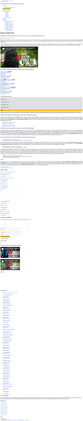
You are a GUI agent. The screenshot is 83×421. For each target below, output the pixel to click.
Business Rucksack (7, 375)
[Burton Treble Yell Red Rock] (5, 71)
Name (1, 230)
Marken (4, 18)
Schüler (7, 15)
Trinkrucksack (6, 345)
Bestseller (5, 20)
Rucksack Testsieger (9, 7)
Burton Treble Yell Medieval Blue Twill (7, 80)
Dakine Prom (8, 22)
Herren (6, 12)
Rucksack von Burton (6, 161)
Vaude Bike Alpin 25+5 (5, 201)
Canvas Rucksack (6, 355)
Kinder (6, 16)
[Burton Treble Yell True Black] (6, 75)
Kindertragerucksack (7, 340)
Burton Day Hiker (9, 21)
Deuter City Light (9, 23)
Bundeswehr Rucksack (7, 386)
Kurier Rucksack (6, 315)
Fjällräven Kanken (9, 27)
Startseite (5, 6)
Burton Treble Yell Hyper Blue (5, 91)
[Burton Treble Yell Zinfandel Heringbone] (8, 87)
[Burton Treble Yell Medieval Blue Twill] (7, 79)
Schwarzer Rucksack (7, 305)
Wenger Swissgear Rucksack (6, 167)
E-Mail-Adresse (3, 232)
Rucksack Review (7, 8)
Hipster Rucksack (6, 320)
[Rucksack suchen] (0, 1)
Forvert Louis (4, 166)
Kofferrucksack (6, 350)
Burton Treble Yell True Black (5, 76)
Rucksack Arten (6, 9)
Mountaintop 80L (4, 186)
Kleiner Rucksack (6, 310)
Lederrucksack (6, 381)
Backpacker (8, 17)
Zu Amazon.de (3, 74)
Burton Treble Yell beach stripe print (6, 84)
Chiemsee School (9, 30)
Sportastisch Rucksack (5, 174)
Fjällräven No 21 (9, 26)
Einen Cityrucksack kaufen (8, 329)
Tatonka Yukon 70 (4, 180)
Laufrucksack (6, 391)
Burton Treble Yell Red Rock (5, 72)
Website (1, 234)
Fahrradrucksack (6, 370)
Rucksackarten (6, 324)
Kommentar (2, 228)
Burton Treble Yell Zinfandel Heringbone (7, 88)
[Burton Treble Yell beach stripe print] (7, 83)
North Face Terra (4, 207)
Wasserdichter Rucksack (8, 334)
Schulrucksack (6, 365)
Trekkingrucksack (7, 360)
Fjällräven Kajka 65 (9, 25)
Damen (7, 13)
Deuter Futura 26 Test (5, 213)
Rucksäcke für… (6, 11)
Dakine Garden (8, 29)
